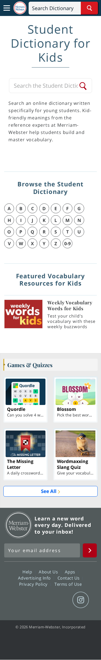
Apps (71, 572)
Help (27, 572)
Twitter (40, 600)
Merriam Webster (18, 525)
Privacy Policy (34, 584)
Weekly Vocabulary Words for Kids (70, 305)
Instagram (80, 600)
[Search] (83, 86)
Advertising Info (35, 578)
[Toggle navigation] (6, 8)
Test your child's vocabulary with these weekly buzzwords (71, 321)
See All (48, 491)
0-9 (67, 243)
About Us (49, 572)
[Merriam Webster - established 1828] (19, 8)
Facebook (20, 600)
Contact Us (69, 578)
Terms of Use (68, 584)
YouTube (60, 600)
